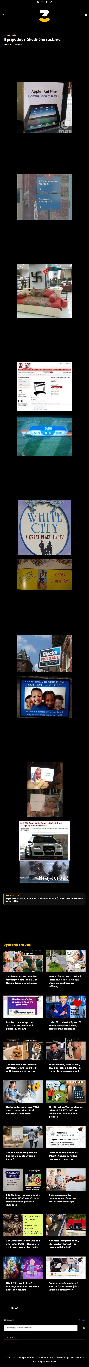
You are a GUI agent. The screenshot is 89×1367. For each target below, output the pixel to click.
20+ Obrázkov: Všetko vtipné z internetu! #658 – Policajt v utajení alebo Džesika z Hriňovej (66, 981)
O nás (7, 1357)
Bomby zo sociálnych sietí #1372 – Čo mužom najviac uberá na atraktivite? (64, 1286)
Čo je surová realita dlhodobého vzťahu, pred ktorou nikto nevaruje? (63, 1198)
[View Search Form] (2, 15)
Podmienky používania (23, 1357)
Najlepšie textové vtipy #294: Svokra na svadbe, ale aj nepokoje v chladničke (22, 1110)
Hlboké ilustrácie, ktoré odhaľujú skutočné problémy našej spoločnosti (22, 1286)
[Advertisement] (44, 64)
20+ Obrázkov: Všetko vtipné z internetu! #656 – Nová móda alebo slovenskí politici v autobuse (23, 1200)
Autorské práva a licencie (44, 1361)
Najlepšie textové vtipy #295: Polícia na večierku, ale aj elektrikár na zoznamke (65, 1025)
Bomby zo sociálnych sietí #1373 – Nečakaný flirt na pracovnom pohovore (63, 1156)
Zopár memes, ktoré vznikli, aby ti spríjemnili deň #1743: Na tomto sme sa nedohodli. (65, 1068)
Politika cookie (77, 1357)
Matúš (10, 45)
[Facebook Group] (47, 2)
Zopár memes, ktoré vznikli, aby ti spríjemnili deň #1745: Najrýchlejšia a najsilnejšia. (22, 980)
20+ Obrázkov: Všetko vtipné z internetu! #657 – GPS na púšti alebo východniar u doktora (66, 1111)
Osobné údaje (62, 1357)
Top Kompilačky (10, 35)
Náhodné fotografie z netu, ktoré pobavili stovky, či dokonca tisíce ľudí (64, 1244)
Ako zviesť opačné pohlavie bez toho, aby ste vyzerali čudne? (21, 1156)
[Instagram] (42, 2)
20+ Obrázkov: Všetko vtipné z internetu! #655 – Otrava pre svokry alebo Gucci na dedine (23, 1244)
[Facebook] (38, 2)
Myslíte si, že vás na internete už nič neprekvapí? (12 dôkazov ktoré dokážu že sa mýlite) (44, 899)
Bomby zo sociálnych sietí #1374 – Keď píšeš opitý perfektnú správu (20, 1025)
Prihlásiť (82, 1320)
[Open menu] (86, 15)
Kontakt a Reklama (45, 1357)
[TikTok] (51, 2)
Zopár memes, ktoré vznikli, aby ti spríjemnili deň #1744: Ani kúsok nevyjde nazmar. (22, 1068)
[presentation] (23, 961)
